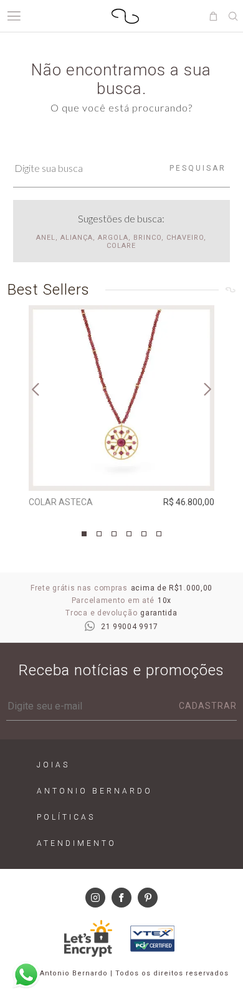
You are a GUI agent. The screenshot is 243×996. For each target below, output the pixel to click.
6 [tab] (158, 533)
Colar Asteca (61, 502)
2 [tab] (99, 533)
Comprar (121, 473)
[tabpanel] (121, 409)
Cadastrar (208, 706)
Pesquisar (197, 168)
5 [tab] (143, 533)
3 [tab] (114, 533)
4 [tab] (128, 533)
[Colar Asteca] (121, 398)
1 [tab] (84, 533)
